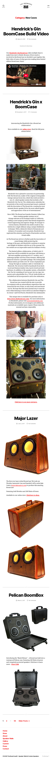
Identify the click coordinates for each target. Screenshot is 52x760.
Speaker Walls (8, 738)
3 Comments (33, 112)
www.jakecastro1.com (18, 485)
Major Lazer (26, 418)
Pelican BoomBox (26, 595)
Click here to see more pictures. (26, 402)
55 (15, 721)
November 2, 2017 (21, 112)
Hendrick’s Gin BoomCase (18, 53)
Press (5, 746)
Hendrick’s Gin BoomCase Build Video (26, 31)
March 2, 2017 (21, 600)
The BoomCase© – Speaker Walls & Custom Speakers (23, 756)
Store (5, 733)
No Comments (32, 39)
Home (5, 731)
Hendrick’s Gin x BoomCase (26, 104)
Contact (6, 749)
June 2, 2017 (21, 423)
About (5, 736)
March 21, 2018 (21, 39)
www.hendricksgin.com (35, 301)
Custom (6, 744)
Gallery (5, 741)
